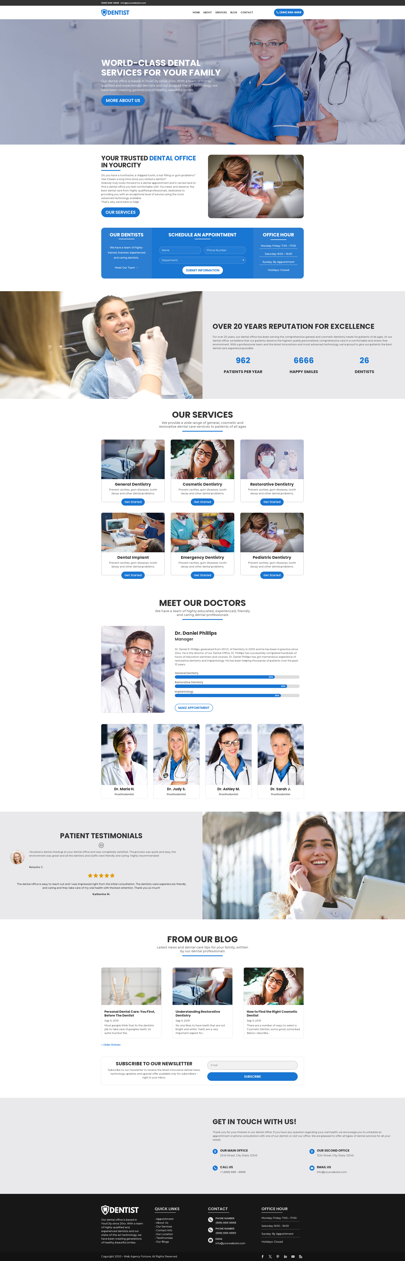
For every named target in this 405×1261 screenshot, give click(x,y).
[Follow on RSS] (300, 1256)
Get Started (133, 502)
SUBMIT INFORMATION (202, 270)
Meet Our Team (125, 267)
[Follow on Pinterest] (278, 1256)
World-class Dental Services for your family (161, 68)
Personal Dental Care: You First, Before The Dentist (129, 1013)
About (207, 12)
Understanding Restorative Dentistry (198, 1013)
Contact (247, 12)
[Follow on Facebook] (262, 1256)
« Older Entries (111, 1044)
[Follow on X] (270, 1256)
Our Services (121, 212)
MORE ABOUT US (123, 100)
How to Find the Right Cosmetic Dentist (272, 1013)
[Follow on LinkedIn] (285, 1256)
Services (221, 12)
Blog (233, 12)
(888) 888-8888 (290, 12)
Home (196, 12)
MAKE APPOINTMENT (193, 708)
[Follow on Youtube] (293, 1256)
